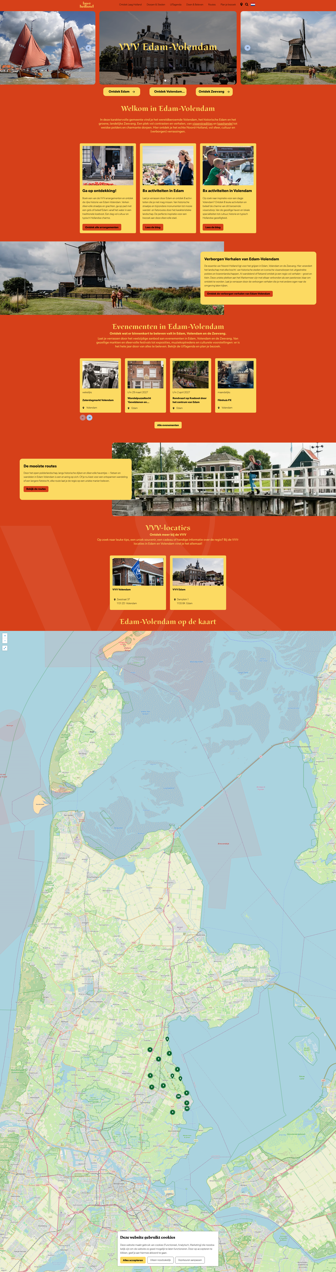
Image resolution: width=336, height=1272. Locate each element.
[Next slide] (247, 48)
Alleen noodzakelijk (160, 1260)
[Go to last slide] (88, 48)
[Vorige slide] (83, 418)
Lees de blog (153, 227)
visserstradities (202, 123)
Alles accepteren (133, 1260)
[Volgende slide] (89, 418)
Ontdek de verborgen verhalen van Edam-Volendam (238, 293)
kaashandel (225, 123)
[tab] (165, 81)
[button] (167, 1040)
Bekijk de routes (36, 489)
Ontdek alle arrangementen (102, 227)
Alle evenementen (168, 425)
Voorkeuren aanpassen (190, 1260)
